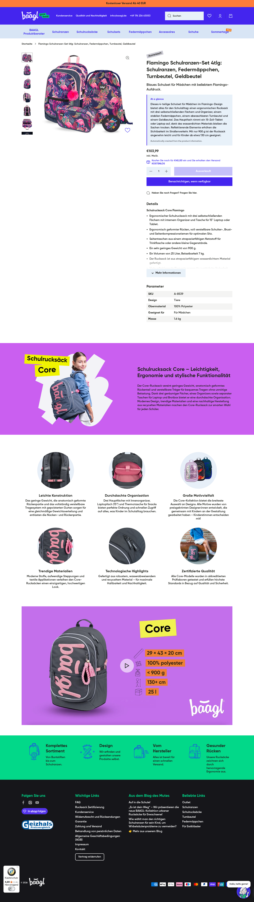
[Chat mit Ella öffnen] (244, 892)
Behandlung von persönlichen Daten (98, 831)
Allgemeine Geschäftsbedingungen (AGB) (97, 838)
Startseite (27, 44)
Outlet (186, 802)
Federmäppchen (192, 821)
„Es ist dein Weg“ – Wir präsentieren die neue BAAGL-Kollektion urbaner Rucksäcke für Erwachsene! (154, 811)
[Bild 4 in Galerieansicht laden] (27, 97)
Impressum (82, 844)
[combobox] (184, 16)
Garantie (81, 821)
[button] (230, 16)
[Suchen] (168, 16)
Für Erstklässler (191, 826)
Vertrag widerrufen (89, 856)
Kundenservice (84, 812)
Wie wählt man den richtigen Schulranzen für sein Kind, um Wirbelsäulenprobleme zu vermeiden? (153, 823)
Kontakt (80, 849)
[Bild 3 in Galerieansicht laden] (27, 83)
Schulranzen (190, 807)
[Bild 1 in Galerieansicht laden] (27, 57)
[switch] (11, 889)
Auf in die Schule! (139, 802)
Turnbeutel (189, 817)
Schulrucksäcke (192, 812)
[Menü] (17, 868)
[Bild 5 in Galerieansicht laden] (27, 111)
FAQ (78, 802)
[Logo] (35, 16)
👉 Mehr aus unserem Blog (145, 831)
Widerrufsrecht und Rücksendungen (97, 817)
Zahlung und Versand (88, 826)
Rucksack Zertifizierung (89, 807)
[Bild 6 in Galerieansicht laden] (27, 124)
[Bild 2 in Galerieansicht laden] (27, 70)
